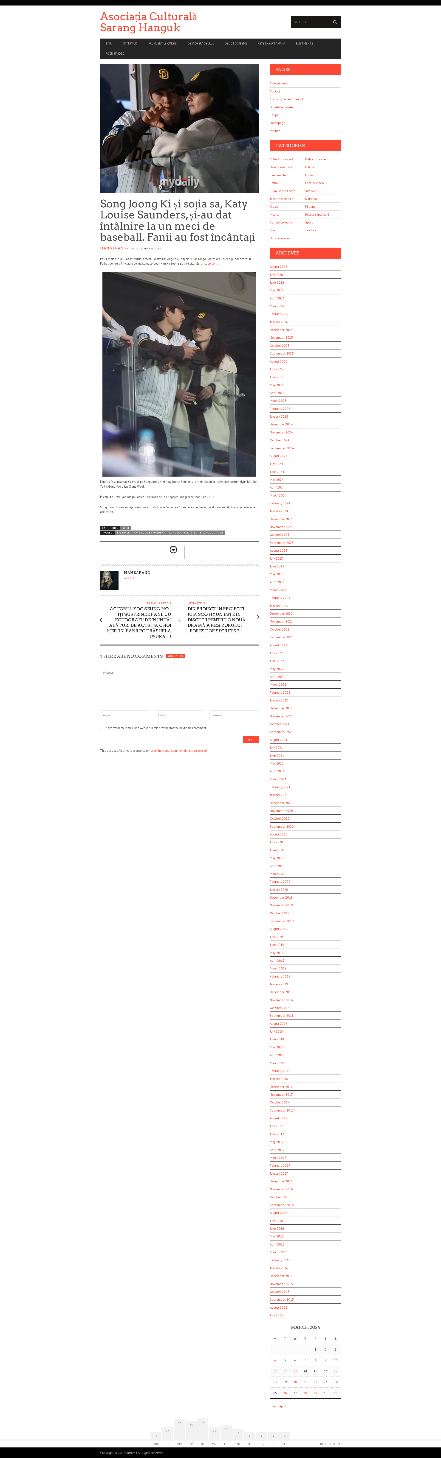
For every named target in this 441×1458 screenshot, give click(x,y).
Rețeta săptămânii (271, 43)
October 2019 (279, 913)
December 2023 (281, 519)
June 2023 (277, 566)
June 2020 (277, 850)
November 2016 (281, 1189)
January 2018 (279, 1079)
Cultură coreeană (281, 159)
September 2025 (282, 353)
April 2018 (277, 1055)
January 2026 (279, 322)
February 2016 (280, 1260)
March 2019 (278, 968)
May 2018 (277, 1047)
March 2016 (278, 1252)
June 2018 (277, 1039)
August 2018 (278, 1024)
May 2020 (277, 858)
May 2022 (277, 669)
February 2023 (280, 598)
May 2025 (277, 385)
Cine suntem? (279, 83)
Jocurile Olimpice (281, 199)
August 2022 (278, 645)
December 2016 (281, 1181)
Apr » (282, 1406)
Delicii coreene (236, 43)
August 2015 (278, 1307)
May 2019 (277, 953)
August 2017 (278, 1118)
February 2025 (280, 409)
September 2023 (282, 543)
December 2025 (281, 330)
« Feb (273, 1406)
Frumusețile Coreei (283, 191)
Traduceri (311, 230)
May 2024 (277, 480)
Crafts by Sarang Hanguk (287, 99)
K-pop (274, 206)
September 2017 (282, 1110)
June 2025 (277, 377)
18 (275, 1382)
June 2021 (277, 756)
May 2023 (277, 574)
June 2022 (277, 661)
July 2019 (276, 937)
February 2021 (280, 787)
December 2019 (281, 897)
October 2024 (279, 440)
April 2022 (277, 677)
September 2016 (282, 1205)
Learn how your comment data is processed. (179, 751)
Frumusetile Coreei (163, 43)
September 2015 (282, 1299)
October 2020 (279, 818)
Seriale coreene (281, 222)
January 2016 (279, 1268)
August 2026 (278, 267)
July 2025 (276, 369)
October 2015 (279, 1292)
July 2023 (276, 558)
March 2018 (278, 1063)
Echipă (274, 115)
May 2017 (277, 1142)
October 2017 (279, 1102)
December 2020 (281, 803)
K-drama (311, 199)
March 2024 (278, 495)
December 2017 (281, 1087)
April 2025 (277, 393)
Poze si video (115, 54)
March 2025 (278, 401)
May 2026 (277, 290)
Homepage (277, 123)
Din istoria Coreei (282, 107)
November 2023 (281, 527)
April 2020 (277, 866)
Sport (309, 222)
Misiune (275, 131)
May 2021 (277, 763)
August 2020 (278, 834)
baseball (123, 532)
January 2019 (279, 984)
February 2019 (280, 976)
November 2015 (281, 1284)
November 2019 (281, 905)
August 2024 (278, 456)
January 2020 (279, 890)
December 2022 (281, 614)
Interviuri (130, 43)
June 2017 (277, 1134)
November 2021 (281, 716)
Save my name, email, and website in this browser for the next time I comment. (156, 728)
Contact (275, 91)
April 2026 (277, 298)
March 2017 (278, 1158)
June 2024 (277, 472)
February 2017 (280, 1165)
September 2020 (282, 826)
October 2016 (279, 1197)
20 (295, 1382)
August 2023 (278, 550)
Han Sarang (113, 248)
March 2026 (278, 306)
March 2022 (278, 684)
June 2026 (277, 282)
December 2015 (281, 1276)
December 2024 (281, 424)
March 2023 (278, 590)
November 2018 (281, 1000)
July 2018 (276, 1031)
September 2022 (282, 637)
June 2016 (277, 1228)
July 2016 (276, 1221)
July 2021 (276, 748)
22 (315, 1382)
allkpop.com (209, 263)
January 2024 (279, 511)
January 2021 (279, 795)
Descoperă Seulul (201, 43)
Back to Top (328, 1444)
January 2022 (279, 700)
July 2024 (276, 464)
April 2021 (277, 771)
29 (315, 1393)
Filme (309, 175)
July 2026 (276, 275)
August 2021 (278, 740)
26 (285, 1393)
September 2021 (282, 732)
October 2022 (279, 629)
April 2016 (277, 1244)
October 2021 (279, 724)
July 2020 (276, 842)
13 (295, 1371)
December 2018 (281, 992)
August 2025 (278, 361)
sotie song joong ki (208, 532)
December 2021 (281, 708)
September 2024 (282, 448)
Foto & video (314, 183)
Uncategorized (280, 238)
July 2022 (276, 653)
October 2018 (279, 1008)
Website (129, 578)
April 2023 (277, 582)
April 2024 (277, 487)
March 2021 (278, 779)
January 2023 (279, 606)
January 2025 (279, 416)
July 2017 (276, 1126)
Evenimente (304, 43)
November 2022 (281, 621)
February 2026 (280, 314)
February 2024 (280, 503)
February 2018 (280, 1071)
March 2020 (278, 874)
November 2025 (281, 337)
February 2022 (280, 692)
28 (305, 1393)
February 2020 (280, 882)
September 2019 (282, 921)
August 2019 (278, 929)
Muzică (274, 214)
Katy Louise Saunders (149, 532)
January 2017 (279, 1173)
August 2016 (278, 1213)
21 (305, 1382)
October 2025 (279, 346)
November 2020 (281, 811)
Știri (109, 43)
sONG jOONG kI (179, 532)
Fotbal (274, 183)
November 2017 (281, 1094)
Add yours (175, 656)
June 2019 (277, 945)
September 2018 (282, 1016)
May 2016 (277, 1236)
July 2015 (276, 1315)
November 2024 (281, 432)
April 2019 (277, 960)
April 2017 (277, 1150)
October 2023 (279, 535)
